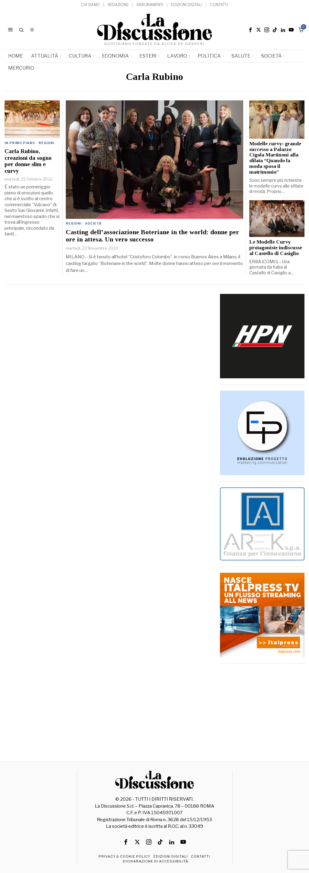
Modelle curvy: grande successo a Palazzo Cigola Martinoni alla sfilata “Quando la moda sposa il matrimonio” (275, 158)
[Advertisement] (262, 707)
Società (93, 223)
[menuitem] (90, 5)
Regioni (73, 223)
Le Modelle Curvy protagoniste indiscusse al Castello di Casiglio (275, 247)
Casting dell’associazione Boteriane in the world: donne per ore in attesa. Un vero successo (152, 235)
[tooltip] (250, 29)
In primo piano (20, 143)
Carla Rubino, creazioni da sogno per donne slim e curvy (28, 161)
